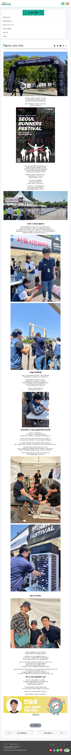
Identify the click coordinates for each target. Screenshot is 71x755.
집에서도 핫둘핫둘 (7, 28)
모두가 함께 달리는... (22, 733)
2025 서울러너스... (48, 733)
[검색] (63, 3)
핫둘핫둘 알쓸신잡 (7, 21)
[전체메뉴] (67, 3)
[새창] (67, 750)
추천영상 (5, 36)
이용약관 (5, 744)
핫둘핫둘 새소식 (6, 17)
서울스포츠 (5, 32)
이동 (68, 745)
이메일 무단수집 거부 (14, 744)
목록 (35, 725)
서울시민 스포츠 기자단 (8, 25)
